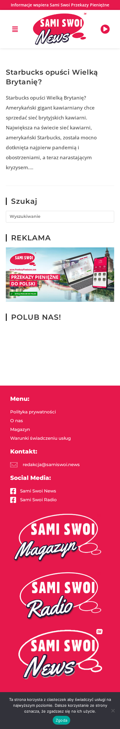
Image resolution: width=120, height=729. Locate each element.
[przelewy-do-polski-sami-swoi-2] (60, 274)
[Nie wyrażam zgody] (113, 710)
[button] (15, 29)
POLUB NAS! (36, 317)
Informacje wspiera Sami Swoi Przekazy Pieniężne (60, 5)
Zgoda (61, 720)
